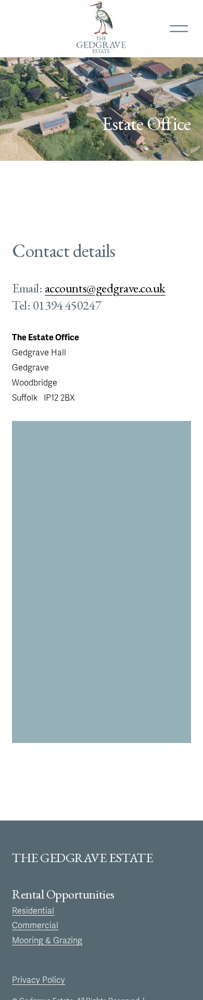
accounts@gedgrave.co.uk (105, 287)
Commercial (35, 925)
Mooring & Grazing (47, 940)
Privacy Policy (38, 980)
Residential (33, 911)
